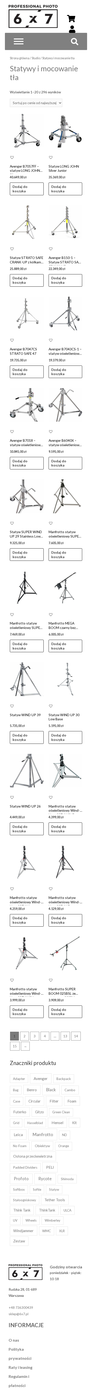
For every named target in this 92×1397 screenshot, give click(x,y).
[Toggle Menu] (19, 41)
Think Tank (21, 1210)
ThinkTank (47, 1210)
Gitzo (39, 1112)
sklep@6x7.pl (18, 1314)
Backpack (63, 1079)
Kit (74, 1123)
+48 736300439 (21, 1307)
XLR (62, 1231)
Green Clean (61, 1112)
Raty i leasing (20, 1367)
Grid (16, 1123)
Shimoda (67, 1179)
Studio (36, 58)
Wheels (31, 1220)
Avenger (41, 1078)
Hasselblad (35, 1123)
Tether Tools (54, 1200)
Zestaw (19, 1241)
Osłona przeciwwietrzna (32, 1156)
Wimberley (52, 1220)
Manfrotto (42, 1134)
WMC (46, 1231)
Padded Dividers (25, 1167)
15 (15, 1046)
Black (51, 1089)
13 (65, 1036)
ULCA (67, 1210)
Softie (37, 1189)
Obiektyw (42, 1146)
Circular (34, 1101)
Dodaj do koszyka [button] (20, 188)
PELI (50, 1167)
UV (15, 1220)
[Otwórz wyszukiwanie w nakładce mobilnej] (72, 43)
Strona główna (19, 58)
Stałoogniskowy (24, 1200)
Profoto (21, 1178)
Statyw (54, 1189)
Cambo (70, 1090)
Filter (54, 1101)
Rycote (45, 1178)
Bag (15, 1090)
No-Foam (19, 1146)
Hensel (57, 1122)
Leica (18, 1134)
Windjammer (23, 1230)
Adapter (19, 1079)
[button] (12, 157)
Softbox (19, 1189)
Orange (63, 1146)
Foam (71, 1101)
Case (16, 1101)
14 (76, 1036)
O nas (14, 1340)
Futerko (19, 1112)
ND (64, 1135)
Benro (32, 1090)
